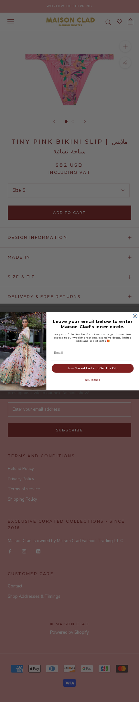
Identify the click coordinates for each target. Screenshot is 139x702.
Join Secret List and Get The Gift (93, 367)
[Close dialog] (135, 316)
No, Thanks (92, 379)
